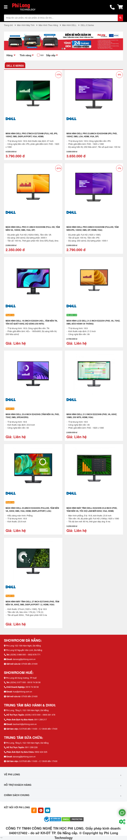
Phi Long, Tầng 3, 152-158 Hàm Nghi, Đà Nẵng (27, 710)
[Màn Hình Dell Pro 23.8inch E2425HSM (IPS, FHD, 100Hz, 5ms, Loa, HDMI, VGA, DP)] (94, 93)
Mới (42, 55)
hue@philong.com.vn (22, 691)
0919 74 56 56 (32, 686)
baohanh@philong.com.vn (25, 724)
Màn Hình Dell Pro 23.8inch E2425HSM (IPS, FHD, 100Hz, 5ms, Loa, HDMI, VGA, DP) (91, 135)
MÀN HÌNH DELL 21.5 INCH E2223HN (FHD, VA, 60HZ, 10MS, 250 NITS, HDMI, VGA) (91, 416)
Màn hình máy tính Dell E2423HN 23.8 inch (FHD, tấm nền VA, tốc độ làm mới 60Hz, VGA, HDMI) (91, 509)
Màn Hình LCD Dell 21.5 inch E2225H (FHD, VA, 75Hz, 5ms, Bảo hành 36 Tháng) (93, 322)
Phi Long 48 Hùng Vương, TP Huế (21, 677)
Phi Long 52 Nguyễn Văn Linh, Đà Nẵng (24, 650)
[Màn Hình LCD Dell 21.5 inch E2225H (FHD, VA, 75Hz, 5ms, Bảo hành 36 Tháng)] (94, 281)
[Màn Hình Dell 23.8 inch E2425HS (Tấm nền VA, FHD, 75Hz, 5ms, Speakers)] (33, 374)
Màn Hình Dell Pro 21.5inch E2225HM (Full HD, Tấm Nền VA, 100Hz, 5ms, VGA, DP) (33, 228)
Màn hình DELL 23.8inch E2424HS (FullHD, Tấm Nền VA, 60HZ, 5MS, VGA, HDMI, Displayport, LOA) (32, 509)
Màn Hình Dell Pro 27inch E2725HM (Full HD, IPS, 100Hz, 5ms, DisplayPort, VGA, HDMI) (32, 135)
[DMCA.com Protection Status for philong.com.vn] (73, 818)
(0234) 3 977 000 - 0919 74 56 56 (25, 682)
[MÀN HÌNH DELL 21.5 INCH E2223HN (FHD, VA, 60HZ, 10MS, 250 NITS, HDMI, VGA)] (94, 374)
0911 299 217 (40, 719)
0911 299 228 (31, 747)
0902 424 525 (41, 751)
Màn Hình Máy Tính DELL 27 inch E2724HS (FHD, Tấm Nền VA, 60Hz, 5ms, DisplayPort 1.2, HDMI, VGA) (32, 603)
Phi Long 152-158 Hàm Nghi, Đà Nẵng (23, 645)
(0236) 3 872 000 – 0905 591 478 (40, 714)
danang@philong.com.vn (24, 659)
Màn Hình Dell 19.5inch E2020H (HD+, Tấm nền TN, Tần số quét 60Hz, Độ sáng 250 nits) (32, 322)
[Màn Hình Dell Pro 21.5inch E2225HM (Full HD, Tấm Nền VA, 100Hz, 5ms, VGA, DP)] (33, 187)
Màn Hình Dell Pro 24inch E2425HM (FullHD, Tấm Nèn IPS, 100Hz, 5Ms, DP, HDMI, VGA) (92, 228)
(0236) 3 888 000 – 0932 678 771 (25, 654)
